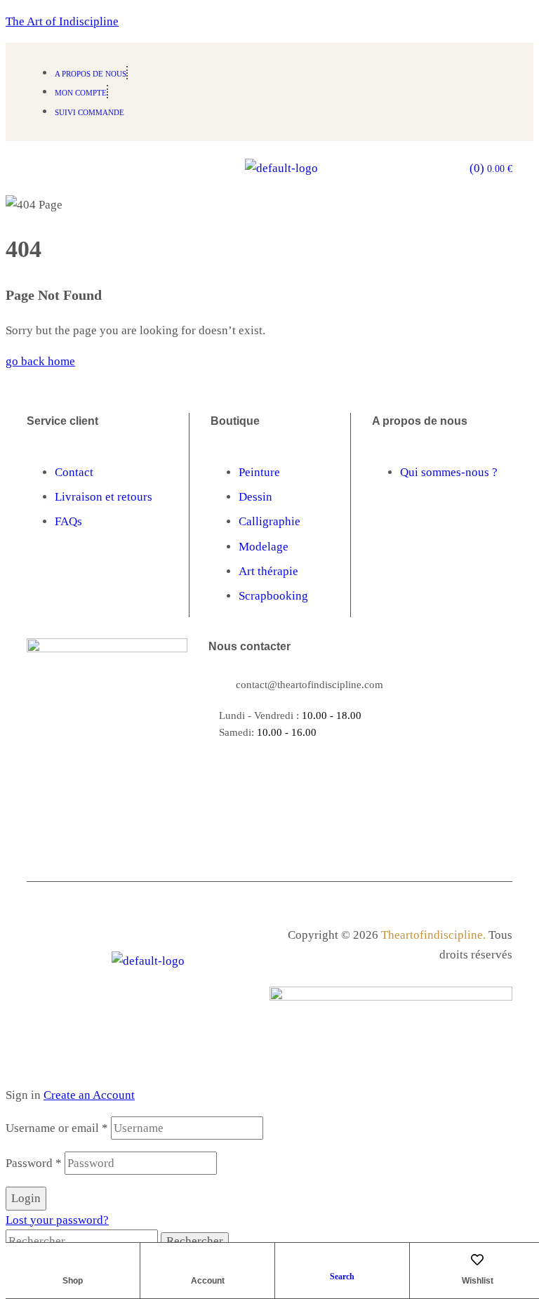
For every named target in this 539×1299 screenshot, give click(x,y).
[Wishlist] (477, 1259)
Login (26, 1198)
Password (34, 1163)
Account (208, 1281)
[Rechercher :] (83, 1241)
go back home (40, 361)
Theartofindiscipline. (433, 935)
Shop (72, 1281)
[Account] (207, 1259)
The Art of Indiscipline (62, 21)
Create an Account (89, 1095)
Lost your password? (57, 1220)
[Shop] (73, 1259)
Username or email (57, 1128)
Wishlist (477, 1281)
